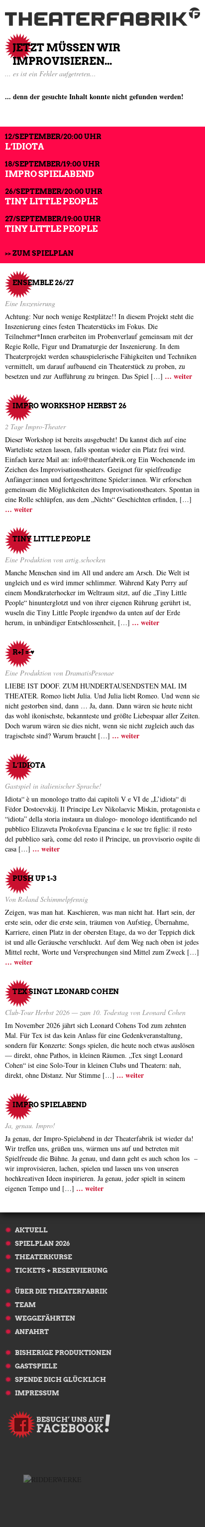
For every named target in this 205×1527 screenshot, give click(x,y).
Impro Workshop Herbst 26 (69, 406)
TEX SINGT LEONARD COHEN (65, 992)
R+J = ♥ (23, 652)
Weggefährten (45, 1318)
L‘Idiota (24, 147)
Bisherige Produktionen (63, 1353)
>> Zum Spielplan (39, 253)
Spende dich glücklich (60, 1379)
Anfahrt (32, 1332)
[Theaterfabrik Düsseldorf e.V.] (102, 16)
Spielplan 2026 (42, 1243)
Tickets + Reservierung (61, 1270)
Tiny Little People (51, 201)
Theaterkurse (43, 1257)
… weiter (178, 376)
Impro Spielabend (49, 174)
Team (25, 1305)
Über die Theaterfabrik (61, 1291)
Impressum (37, 1393)
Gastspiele (36, 1366)
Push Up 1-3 (34, 878)
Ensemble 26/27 (43, 283)
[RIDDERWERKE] (52, 1478)
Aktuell (31, 1230)
